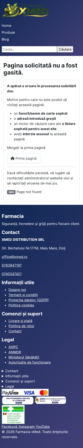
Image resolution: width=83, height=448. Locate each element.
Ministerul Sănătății (24, 357)
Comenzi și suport (20, 381)
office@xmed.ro (14, 257)
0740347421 (11, 274)
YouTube (43, 426)
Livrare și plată (20, 321)
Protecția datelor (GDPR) (29, 300)
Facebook (10, 426)
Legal (9, 386)
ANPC (13, 347)
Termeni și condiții (23, 295)
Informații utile (17, 376)
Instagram (27, 426)
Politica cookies (21, 305)
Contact (15, 331)
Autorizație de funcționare (30, 362)
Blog (5, 39)
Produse (8, 32)
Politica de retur (21, 326)
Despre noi (17, 290)
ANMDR (15, 352)
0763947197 (12, 265)
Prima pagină (25, 158)
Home (6, 25)
